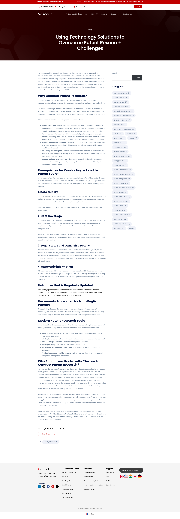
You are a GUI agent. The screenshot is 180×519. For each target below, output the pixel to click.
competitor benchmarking (124, 116)
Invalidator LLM (120, 147)
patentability (54, 76)
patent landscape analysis (124, 188)
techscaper (119, 228)
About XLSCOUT (92, 14)
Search (114, 73)
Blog (90, 30)
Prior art (47, 84)
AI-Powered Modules (74, 14)
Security (104, 14)
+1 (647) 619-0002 (50, 476)
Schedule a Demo (48, 434)
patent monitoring (121, 201)
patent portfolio (120, 206)
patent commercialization (124, 174)
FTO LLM (118, 134)
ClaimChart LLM (120, 102)
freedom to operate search (124, 129)
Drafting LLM (119, 125)
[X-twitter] (57, 486)
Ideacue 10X (119, 143)
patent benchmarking (122, 170)
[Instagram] (43, 486)
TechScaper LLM (67, 497)
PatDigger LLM (66, 493)
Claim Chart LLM (120, 98)
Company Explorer (121, 107)
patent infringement (122, 179)
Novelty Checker (90, 369)
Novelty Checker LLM (50, 442)
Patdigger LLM (120, 161)
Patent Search (120, 210)
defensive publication (122, 120)
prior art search (120, 219)
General (131, 134)
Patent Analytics (120, 165)
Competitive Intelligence (123, 111)
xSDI (131, 228)
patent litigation (120, 192)
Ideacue (133, 138)
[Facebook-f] (48, 486)
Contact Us (127, 14)
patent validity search (122, 215)
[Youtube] (52, 486)
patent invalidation (121, 183)
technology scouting (122, 224)
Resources (115, 14)
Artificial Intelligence (121, 93)
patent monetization (122, 197)
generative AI (119, 138)
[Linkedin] (39, 486)
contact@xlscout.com (51, 473)
